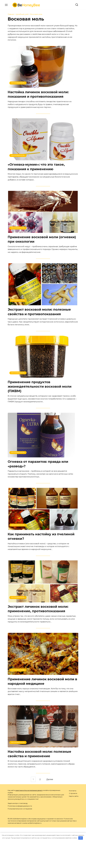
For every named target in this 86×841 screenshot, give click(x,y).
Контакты (72, 791)
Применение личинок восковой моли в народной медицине (42, 681)
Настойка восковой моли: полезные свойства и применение (39, 754)
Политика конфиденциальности (20, 806)
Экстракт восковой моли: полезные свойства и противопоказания (39, 311)
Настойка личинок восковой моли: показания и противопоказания (38, 94)
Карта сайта (73, 796)
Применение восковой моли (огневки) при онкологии (42, 239)
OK (80, 838)
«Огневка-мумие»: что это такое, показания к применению (36, 167)
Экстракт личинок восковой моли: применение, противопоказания (38, 609)
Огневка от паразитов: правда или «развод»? (38, 464)
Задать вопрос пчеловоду (18, 803)
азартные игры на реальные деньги (28, 790)
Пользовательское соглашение (20, 809)
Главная (11, 14)
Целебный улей (22, 14)
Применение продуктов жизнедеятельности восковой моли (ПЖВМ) (39, 386)
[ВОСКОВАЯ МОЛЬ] (43, 86)
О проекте (73, 793)
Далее (49, 779)
